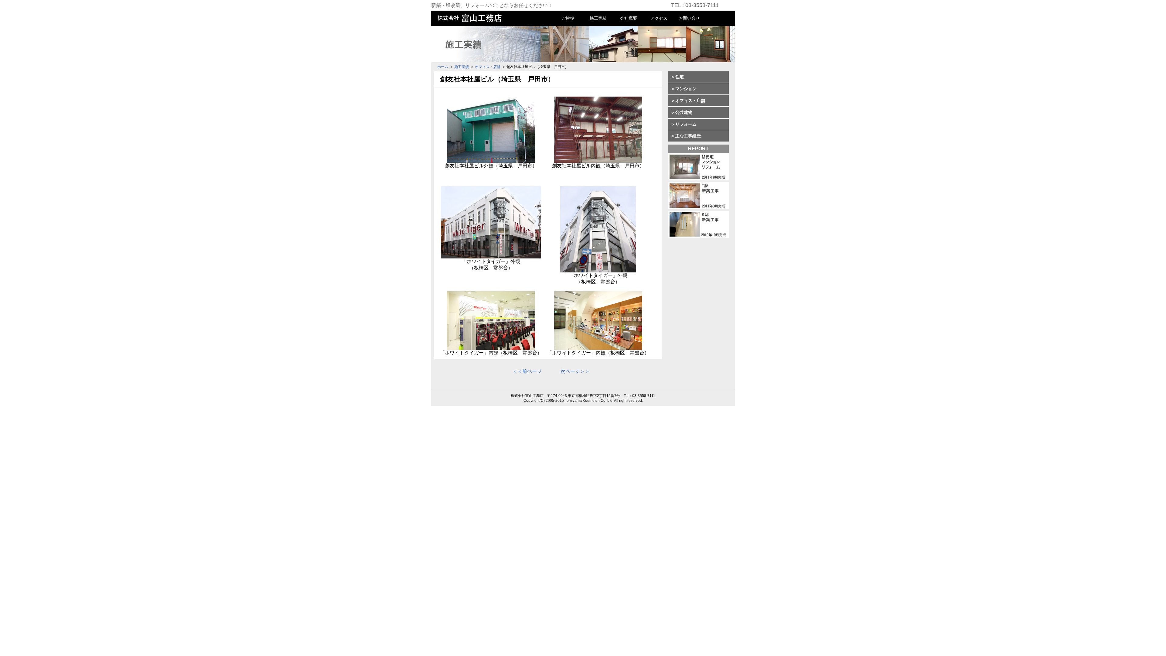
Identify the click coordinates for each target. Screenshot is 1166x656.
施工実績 (598, 18)
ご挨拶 (567, 18)
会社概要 (628, 18)
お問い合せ (689, 18)
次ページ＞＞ (575, 371)
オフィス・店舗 (487, 67)
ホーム (442, 67)
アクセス (658, 18)
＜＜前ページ (527, 371)
